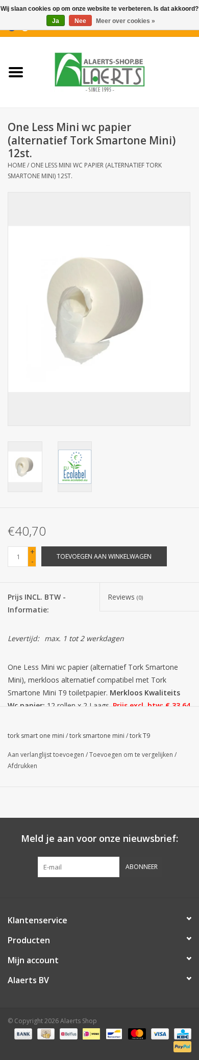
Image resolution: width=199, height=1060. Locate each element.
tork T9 (140, 735)
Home (17, 165)
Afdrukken (22, 765)
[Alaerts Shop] (115, 71)
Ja (55, 21)
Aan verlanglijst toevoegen (46, 754)
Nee (80, 21)
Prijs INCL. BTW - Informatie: (37, 603)
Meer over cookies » (125, 21)
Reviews (125, 597)
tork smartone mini (97, 735)
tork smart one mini (36, 735)
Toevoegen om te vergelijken (132, 754)
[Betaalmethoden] (22, 1033)
